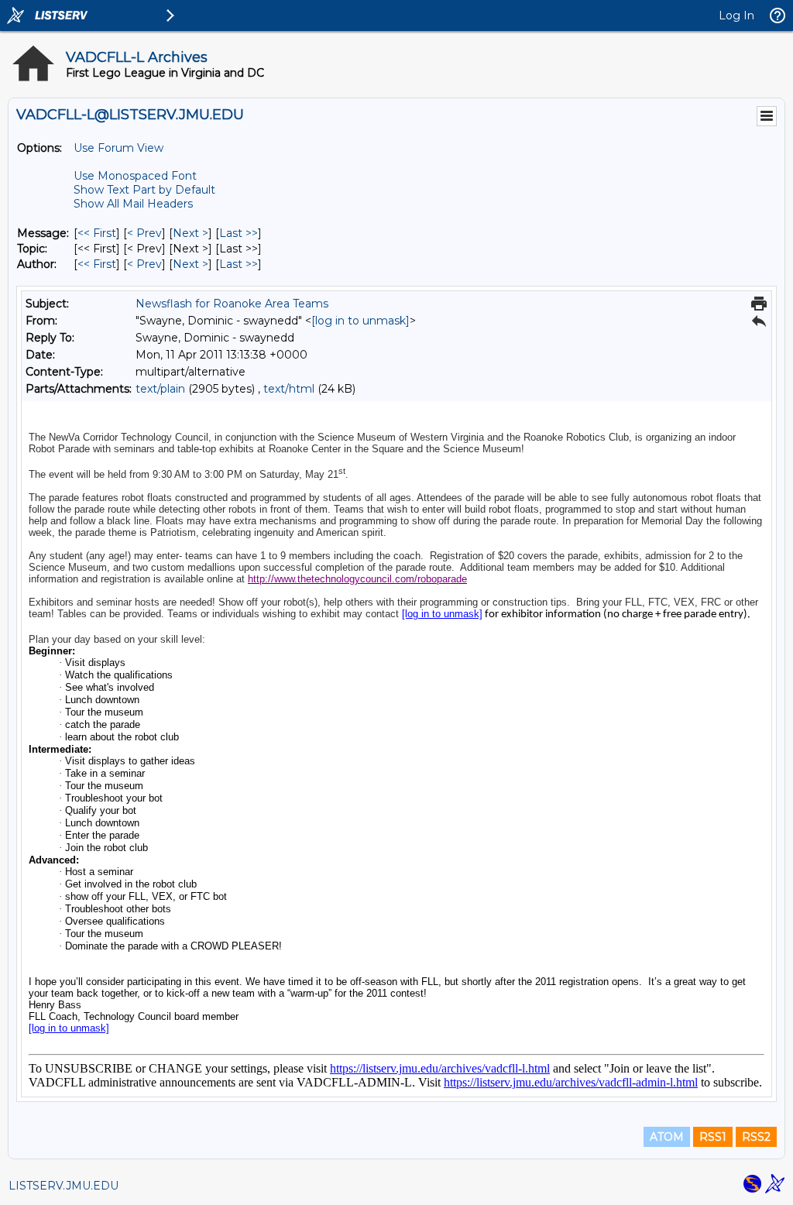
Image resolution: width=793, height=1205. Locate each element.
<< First (96, 233)
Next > (190, 233)
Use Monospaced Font (135, 176)
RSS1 (712, 1137)
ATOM (667, 1137)
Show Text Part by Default (144, 190)
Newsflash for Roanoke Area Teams (232, 304)
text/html (288, 389)
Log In (736, 15)
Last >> (238, 233)
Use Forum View (118, 148)
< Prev (144, 233)
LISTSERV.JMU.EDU (63, 1186)
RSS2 (756, 1137)
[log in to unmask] (360, 321)
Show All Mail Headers (133, 204)
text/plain (160, 389)
